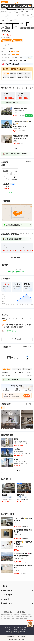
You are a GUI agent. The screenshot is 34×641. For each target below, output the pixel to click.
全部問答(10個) (17, 339)
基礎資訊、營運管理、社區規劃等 (16, 60)
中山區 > (17, 612)
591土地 (24, 627)
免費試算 (26, 395)
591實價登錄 (8, 627)
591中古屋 (7, 629)
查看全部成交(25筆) (17, 257)
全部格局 (28, 162)
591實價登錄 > (5, 612)
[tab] (5, 234)
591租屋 (15, 629)
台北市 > (12, 612)
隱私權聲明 (22, 632)
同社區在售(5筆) (17, 148)
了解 (29, 6)
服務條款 (15, 632)
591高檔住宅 (23, 629)
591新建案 (16, 627)
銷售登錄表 (28, 233)
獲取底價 (29, 115)
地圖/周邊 (26, 347)
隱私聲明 (17, 639)
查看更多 (17, 471)
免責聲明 (8, 632)
